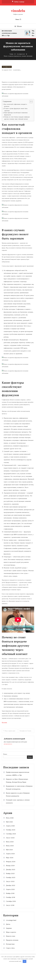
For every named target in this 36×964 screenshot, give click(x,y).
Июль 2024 (10, 842)
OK (24, 961)
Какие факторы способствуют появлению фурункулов (16, 113)
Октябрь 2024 (10, 830)
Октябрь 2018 (10, 897)
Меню (19, 26)
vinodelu (18, 11)
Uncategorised (7, 66)
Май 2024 (9, 850)
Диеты (8, 924)
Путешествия (10, 944)
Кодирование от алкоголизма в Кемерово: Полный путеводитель (19, 787)
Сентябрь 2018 (11, 901)
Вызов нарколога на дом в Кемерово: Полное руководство (18, 794)
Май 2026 (9, 822)
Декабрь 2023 (10, 869)
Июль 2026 (9, 818)
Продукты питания (12, 940)
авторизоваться (8, 744)
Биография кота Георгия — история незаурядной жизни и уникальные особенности (27, 731)
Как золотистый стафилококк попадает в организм (15, 105)
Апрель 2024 (10, 854)
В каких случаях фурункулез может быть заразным (15, 109)
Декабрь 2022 (10, 885)
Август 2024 (10, 838)
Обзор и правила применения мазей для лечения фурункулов (10, 731)
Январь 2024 (10, 865)
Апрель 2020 (10, 889)
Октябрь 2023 (10, 877)
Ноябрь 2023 (10, 873)
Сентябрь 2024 (11, 834)
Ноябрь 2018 (10, 893)
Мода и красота (11, 932)
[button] (30, 101)
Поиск (17, 19)
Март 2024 (9, 857)
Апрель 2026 (10, 826)
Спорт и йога (10, 948)
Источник (4, 722)
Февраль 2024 (10, 861)
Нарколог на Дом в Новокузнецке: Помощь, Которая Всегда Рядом (17, 780)
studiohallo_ (17, 70)
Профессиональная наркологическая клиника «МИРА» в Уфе (17, 773)
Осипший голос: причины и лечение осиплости (18, 801)
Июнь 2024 (10, 846)
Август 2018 (10, 905)
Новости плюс (10, 936)
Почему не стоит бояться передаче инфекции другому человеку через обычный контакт (17, 118)
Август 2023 (10, 881)
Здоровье (9, 928)
